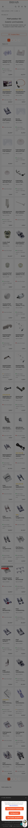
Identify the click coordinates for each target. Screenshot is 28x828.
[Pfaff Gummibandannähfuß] (20, 663)
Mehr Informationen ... (14, 805)
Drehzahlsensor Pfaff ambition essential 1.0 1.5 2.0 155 (7, 150)
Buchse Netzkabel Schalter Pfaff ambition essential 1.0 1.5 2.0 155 (20, 119)
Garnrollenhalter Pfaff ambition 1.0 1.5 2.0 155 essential (20, 212)
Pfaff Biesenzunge (19, 578)
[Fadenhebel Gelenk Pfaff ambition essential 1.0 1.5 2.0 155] (20, 173)
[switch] (25, 826)
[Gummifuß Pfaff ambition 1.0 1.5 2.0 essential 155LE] (20, 265)
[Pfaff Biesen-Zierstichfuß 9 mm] (20, 539)
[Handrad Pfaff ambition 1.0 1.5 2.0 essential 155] (7, 296)
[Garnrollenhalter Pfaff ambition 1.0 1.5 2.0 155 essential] (20, 203)
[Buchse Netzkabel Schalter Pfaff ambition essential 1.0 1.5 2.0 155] (20, 111)
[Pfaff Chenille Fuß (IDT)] (7, 632)
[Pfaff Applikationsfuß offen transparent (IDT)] (7, 508)
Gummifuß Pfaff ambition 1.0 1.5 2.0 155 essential (7, 273)
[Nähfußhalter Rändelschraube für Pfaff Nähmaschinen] (20, 419)
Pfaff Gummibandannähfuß (20, 671)
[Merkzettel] (18, 6)
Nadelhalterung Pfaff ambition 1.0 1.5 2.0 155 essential (7, 397)
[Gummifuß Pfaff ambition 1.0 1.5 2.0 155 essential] (7, 265)
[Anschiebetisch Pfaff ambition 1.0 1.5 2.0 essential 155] (7, 84)
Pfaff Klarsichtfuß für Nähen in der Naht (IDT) (7, 763)
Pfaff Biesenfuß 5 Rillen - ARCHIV (7, 578)
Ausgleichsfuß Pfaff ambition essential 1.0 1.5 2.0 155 (7, 119)
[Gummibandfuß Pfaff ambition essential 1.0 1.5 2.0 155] (20, 234)
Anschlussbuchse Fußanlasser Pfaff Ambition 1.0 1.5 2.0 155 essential (20, 92)
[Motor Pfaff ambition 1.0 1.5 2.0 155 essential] (20, 296)
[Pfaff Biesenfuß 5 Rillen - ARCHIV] (7, 570)
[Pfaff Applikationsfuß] (7, 478)
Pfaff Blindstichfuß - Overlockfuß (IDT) (7, 609)
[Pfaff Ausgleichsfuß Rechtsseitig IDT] (7, 539)
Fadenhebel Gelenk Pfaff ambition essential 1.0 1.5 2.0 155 (20, 181)
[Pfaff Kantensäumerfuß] (20, 693)
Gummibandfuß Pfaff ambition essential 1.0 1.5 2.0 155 (20, 243)
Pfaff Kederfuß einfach (20, 733)
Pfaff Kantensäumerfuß (20, 702)
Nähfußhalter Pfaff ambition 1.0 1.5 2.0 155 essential (7, 428)
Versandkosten (20, 821)
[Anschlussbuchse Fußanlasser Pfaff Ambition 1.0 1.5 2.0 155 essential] (20, 84)
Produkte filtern (15, 34)
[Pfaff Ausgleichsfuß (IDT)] (20, 508)
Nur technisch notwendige (14, 808)
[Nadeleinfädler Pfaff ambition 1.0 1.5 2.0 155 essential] (7, 358)
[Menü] (2, 6)
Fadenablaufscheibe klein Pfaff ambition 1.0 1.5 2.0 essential (7, 181)
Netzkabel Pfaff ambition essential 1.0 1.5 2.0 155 (20, 455)
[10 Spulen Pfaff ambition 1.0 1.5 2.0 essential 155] (7, 53)
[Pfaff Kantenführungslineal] (7, 693)
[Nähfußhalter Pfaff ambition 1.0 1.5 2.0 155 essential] (7, 419)
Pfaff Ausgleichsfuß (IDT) (20, 517)
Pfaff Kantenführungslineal (7, 702)
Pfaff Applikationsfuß (7, 486)
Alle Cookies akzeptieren (14, 817)
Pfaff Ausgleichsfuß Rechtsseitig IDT (7, 547)
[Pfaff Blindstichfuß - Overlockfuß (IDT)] (7, 601)
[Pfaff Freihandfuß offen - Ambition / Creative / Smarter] (7, 663)
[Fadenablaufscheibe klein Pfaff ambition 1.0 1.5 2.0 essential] (7, 173)
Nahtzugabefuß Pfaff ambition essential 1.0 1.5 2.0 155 (7, 455)
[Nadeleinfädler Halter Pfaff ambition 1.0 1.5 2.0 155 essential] (7, 327)
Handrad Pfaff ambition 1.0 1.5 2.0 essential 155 (7, 304)
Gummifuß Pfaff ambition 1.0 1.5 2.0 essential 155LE (20, 273)
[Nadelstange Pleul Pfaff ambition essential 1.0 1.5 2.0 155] (20, 389)
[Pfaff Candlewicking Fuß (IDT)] (20, 601)
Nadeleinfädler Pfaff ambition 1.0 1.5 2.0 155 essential (7, 366)
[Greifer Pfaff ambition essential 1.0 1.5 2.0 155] (7, 234)
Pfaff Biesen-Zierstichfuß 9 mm (20, 547)
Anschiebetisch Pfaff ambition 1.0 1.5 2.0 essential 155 (7, 92)
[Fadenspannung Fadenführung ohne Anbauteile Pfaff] (7, 203)
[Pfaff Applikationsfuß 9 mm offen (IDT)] (20, 478)
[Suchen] (15, 6)
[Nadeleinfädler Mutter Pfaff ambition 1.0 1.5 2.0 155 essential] (20, 327)
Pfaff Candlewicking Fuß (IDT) (20, 609)
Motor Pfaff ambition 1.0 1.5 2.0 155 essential (20, 304)
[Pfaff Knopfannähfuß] (20, 755)
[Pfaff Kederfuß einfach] (20, 724)
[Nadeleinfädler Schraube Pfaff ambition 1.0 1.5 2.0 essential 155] (20, 358)
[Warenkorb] (25, 6)
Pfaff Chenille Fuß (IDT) (6, 640)
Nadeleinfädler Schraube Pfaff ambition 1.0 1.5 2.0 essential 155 (20, 366)
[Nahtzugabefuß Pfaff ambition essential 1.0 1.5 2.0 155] (7, 447)
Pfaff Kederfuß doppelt (7, 733)
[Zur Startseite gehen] (14, 2)
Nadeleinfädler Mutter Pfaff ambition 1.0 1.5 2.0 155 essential (20, 335)
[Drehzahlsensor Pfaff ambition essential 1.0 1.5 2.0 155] (7, 142)
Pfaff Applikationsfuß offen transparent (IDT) (7, 517)
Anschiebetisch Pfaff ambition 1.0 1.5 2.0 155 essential (20, 61)
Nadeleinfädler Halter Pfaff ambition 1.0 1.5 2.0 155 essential (7, 335)
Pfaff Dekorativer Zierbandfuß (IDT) (19, 640)
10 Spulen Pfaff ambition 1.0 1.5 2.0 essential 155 (7, 61)
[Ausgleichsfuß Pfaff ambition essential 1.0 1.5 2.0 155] (7, 111)
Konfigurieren (14, 813)
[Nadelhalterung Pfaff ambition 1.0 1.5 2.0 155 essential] (7, 389)
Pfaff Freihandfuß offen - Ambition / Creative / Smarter (7, 671)
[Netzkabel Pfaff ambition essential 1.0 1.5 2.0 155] (20, 447)
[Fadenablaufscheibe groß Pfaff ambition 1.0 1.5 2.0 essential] (20, 142)
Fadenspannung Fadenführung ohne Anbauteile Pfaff (7, 212)
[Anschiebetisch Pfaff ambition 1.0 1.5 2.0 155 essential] (20, 53)
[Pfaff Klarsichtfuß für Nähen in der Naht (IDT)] (7, 755)
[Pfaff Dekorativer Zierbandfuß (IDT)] (20, 632)
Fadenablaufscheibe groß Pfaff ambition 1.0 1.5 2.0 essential (20, 150)
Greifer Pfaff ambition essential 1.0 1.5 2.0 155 (7, 243)
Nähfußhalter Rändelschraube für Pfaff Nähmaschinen (20, 428)
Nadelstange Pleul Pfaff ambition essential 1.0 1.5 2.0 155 (20, 397)
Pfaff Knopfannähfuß (20, 763)
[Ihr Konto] (22, 6)
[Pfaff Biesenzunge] (20, 570)
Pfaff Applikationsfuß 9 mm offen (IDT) (20, 486)
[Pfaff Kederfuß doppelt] (7, 724)
